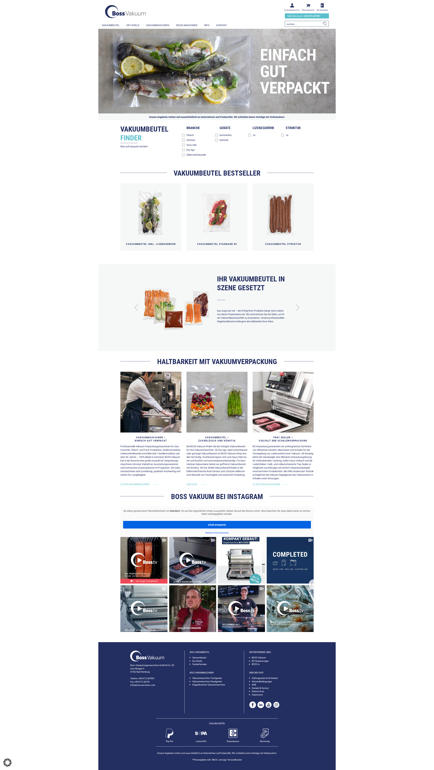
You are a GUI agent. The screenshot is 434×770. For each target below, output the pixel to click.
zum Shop (191, 484)
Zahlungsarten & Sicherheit (265, 678)
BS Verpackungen (260, 660)
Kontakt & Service (260, 688)
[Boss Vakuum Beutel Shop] (125, 11)
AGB (254, 684)
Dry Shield (132, 25)
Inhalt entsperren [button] (217, 524)
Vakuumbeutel (111, 25)
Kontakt (221, 25)
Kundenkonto (292, 10)
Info (207, 25)
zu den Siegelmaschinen (266, 484)
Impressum (257, 694)
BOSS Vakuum (259, 657)
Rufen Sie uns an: (303, 16)
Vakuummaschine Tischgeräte (207, 678)
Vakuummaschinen (157, 25)
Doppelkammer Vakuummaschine (208, 684)
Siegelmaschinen (186, 25)
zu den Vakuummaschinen (134, 484)
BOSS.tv (256, 664)
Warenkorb (308, 10)
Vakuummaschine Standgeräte (207, 681)
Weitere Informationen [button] (217, 532)
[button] (7, 762)
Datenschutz (258, 691)
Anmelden (322, 10)
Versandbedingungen (262, 681)
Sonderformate (199, 664)
